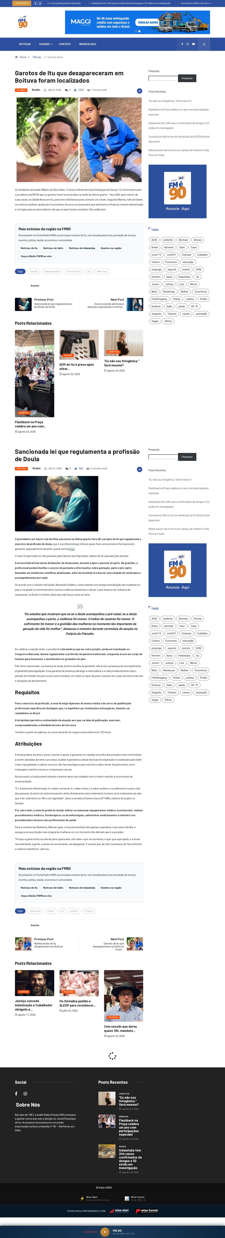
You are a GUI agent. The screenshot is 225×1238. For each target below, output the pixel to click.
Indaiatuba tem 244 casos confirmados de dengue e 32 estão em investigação (109, 3)
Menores (102, 271)
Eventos (113, 413)
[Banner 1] (136, 31)
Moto (154, 291)
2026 (154, 240)
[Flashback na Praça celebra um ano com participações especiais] (106, 1121)
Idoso (169, 276)
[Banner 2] (139, 31)
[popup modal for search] (204, 44)
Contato (65, 44)
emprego (157, 269)
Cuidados (202, 254)
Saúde (122, 1146)
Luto (181, 284)
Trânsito (171, 313)
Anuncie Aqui (87, 44)
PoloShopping (159, 299)
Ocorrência (201, 291)
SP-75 (194, 306)
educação (188, 262)
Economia (171, 262)
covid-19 (156, 254)
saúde (181, 306)
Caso (182, 247)
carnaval (168, 247)
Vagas (155, 321)
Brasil (155, 247)
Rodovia (156, 306)
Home (23, 57)
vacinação (201, 313)
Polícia (23, 355)
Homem (156, 276)
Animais (183, 240)
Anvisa (197, 240)
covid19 (171, 254)
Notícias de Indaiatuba (82, 248)
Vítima (168, 321)
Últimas (37, 57)
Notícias (25, 44)
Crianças (186, 254)
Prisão (203, 299)
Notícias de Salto (53, 248)
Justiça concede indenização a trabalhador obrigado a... (123, 1005)
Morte (193, 284)
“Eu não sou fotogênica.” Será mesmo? (170, 101)
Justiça (169, 284)
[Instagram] (188, 44)
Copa (194, 247)
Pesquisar (154, 71)
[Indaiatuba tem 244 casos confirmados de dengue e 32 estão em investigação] (106, 1151)
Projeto (88, 911)
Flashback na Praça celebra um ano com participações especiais (129, 1127)
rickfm (36, 89)
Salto (169, 306)
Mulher (185, 291)
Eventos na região (111, 248)
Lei (61, 911)
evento (186, 269)
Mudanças (169, 291)
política (190, 299)
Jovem (155, 284)
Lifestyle (69, 352)
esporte (172, 269)
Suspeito (156, 313)
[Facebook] (182, 44)
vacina (186, 313)
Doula (50, 911)
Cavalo (34, 271)
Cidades (44, 44)
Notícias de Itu (29, 248)
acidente (168, 240)
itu (89, 271)
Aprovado (35, 911)
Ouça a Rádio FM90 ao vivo (36, 256)
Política (21, 469)
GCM (198, 269)
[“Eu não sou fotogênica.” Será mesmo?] (106, 1098)
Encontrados (74, 271)
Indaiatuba (184, 276)
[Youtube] (193, 44)
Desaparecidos (52, 271)
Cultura (156, 262)
